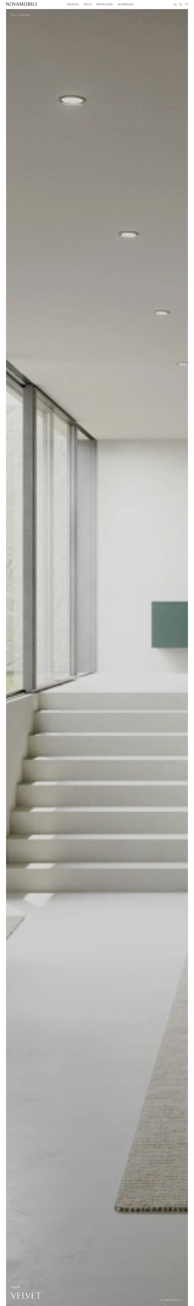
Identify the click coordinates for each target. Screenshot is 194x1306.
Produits (73, 4)
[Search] (181, 4)
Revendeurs (125, 4)
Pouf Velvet (25, 15)
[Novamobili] (21, 4)
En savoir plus (170, 1299)
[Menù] (175, 4)
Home (14, 15)
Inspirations (104, 4)
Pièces (87, 4)
